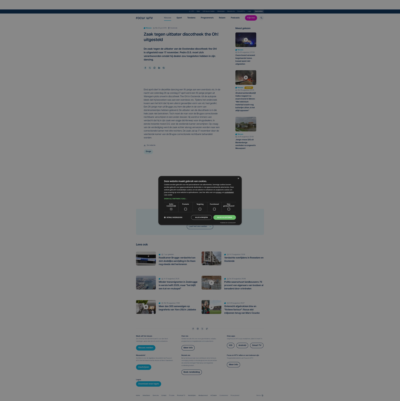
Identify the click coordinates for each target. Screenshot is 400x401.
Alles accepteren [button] (224, 217)
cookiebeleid (229, 192)
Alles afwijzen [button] (201, 217)
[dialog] (200, 200)
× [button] (238, 178)
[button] (200, 199)
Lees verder (168, 195)
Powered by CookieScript (228, 222)
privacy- (219, 192)
